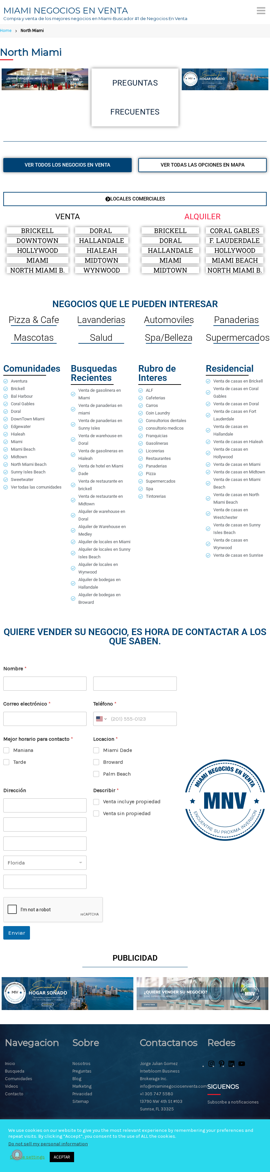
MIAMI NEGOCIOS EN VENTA (65, 10)
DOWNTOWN (37, 240)
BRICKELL (37, 230)
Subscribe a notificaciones (233, 1102)
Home (6, 30)
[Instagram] (211, 1066)
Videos (11, 1086)
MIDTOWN (102, 260)
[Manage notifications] (17, 1155)
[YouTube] (242, 1066)
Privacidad (82, 1093)
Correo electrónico (27, 704)
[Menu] (261, 10)
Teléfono (105, 704)
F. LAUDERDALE (234, 240)
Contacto (14, 1093)
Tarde (19, 762)
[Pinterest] (222, 1066)
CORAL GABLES (234, 230)
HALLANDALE (101, 240)
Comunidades (18, 1078)
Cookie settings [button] (27, 1157)
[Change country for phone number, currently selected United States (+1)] (101, 719)
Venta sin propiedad (127, 813)
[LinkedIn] (231, 1066)
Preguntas (82, 1071)
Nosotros (81, 1063)
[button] (135, 199)
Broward (113, 762)
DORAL (102, 230)
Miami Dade (117, 750)
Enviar (16, 932)
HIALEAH (102, 250)
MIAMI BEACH (235, 260)
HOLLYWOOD (37, 250)
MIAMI (37, 260)
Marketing (82, 1086)
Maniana (23, 750)
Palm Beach (117, 774)
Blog (76, 1078)
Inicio (10, 1063)
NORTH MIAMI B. (37, 270)
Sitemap (80, 1101)
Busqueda (14, 1071)
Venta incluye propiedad (132, 801)
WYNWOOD (101, 270)
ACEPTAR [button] (62, 1157)
